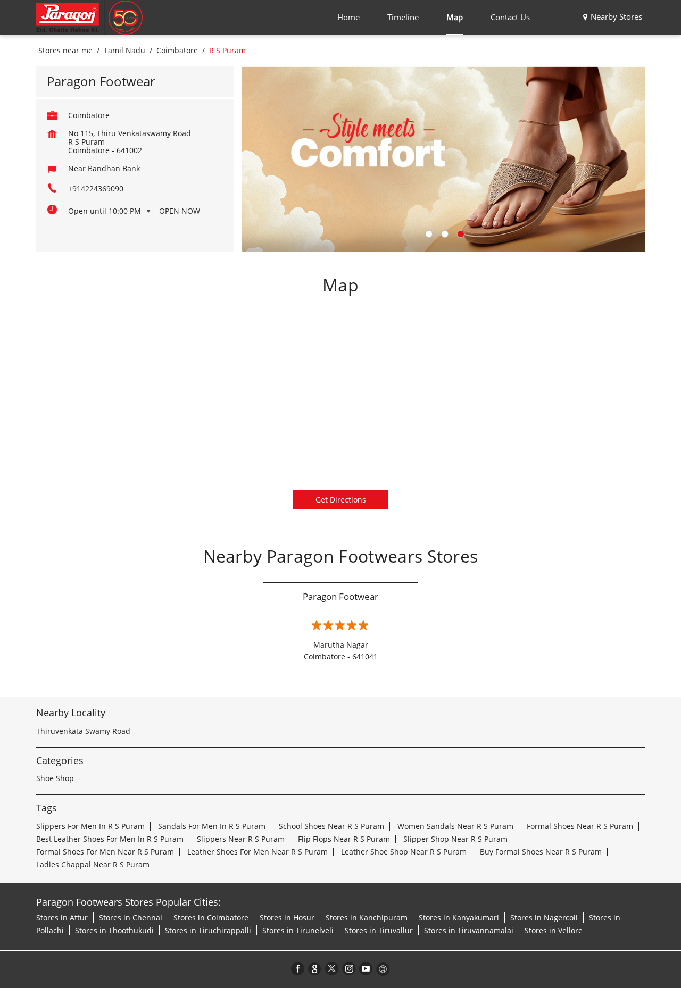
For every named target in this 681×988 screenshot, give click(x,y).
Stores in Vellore (554, 930)
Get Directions (340, 500)
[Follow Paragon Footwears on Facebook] (297, 968)
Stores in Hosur (287, 917)
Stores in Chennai (130, 917)
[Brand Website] (383, 968)
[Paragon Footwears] (89, 17)
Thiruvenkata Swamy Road (83, 731)
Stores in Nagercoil (544, 917)
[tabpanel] (443, 159)
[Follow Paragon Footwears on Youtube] (366, 968)
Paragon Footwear (340, 596)
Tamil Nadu (124, 50)
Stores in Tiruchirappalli (208, 930)
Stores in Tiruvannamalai (468, 930)
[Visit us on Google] (315, 968)
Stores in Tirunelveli (298, 930)
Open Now (179, 211)
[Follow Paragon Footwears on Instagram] (349, 968)
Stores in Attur (62, 917)
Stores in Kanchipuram (367, 917)
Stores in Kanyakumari (459, 917)
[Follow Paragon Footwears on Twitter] (332, 968)
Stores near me (65, 50)
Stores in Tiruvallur (379, 930)
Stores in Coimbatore (210, 917)
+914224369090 (95, 188)
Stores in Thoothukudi (114, 930)
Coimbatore (177, 50)
